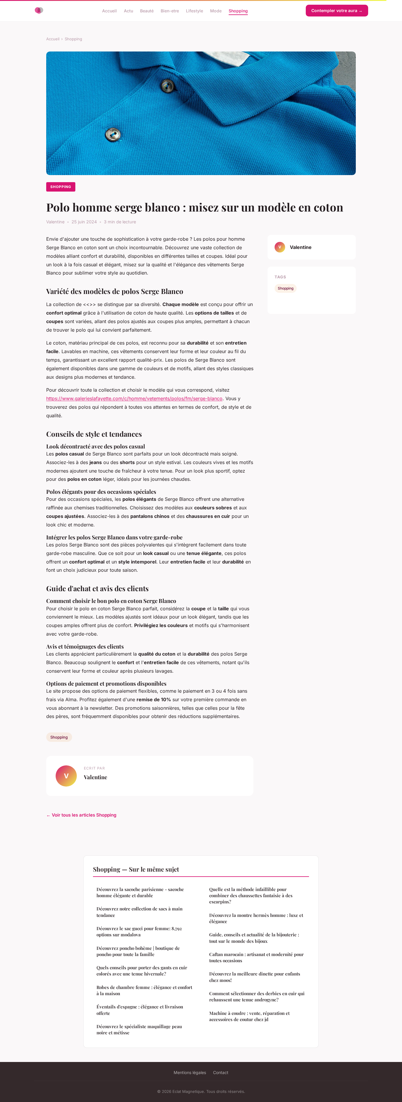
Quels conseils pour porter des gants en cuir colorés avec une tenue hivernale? (142, 971)
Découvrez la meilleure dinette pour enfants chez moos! (254, 977)
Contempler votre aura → (337, 10)
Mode (216, 10)
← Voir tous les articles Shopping (81, 815)
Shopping (238, 10)
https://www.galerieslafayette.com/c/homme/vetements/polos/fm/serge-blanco (134, 398)
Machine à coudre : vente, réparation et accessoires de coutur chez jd (249, 1016)
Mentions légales (190, 1072)
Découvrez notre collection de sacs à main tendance (139, 912)
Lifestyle (194, 10)
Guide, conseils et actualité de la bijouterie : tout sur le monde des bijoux (254, 938)
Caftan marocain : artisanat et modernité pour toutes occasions (256, 957)
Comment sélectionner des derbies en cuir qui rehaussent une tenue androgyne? (257, 996)
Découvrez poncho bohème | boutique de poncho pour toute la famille (138, 951)
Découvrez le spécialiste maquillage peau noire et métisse (139, 1029)
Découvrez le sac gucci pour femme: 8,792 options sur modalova (139, 931)
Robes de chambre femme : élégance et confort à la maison (144, 990)
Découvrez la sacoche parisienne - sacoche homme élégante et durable (140, 892)
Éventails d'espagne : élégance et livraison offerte (140, 1010)
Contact (220, 1072)
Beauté (147, 10)
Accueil (109, 10)
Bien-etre (170, 10)
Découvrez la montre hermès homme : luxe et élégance (256, 918)
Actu (128, 10)
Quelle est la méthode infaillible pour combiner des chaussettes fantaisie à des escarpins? (251, 895)
